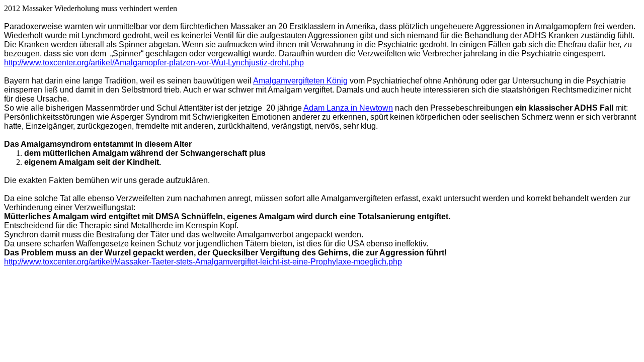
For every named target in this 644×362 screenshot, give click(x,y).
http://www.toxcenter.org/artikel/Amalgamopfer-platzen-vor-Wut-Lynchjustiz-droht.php (154, 62)
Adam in (348, 108)
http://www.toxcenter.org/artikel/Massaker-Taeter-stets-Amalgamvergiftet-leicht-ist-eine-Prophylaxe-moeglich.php (203, 261)
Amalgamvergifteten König (300, 80)
